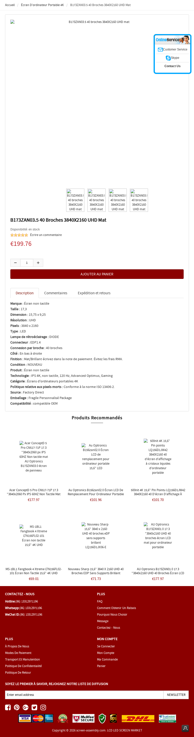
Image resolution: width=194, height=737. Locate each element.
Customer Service (175, 49)
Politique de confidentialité (23, 666)
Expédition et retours (94, 293)
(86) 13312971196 (26, 601)
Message (102, 621)
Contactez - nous (108, 627)
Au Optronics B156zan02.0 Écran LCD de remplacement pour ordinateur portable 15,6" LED (96, 494)
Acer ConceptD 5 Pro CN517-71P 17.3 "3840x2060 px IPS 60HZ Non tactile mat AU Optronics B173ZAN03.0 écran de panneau (33, 496)
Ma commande (107, 659)
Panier (101, 666)
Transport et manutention (22, 659)
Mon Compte (105, 653)
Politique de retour (18, 672)
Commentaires (55, 293)
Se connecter (106, 646)
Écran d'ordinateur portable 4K (42, 5)
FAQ (100, 601)
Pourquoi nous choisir (112, 614)
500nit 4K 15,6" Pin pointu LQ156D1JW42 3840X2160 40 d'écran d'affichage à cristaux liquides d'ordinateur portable (158, 494)
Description (25, 293)
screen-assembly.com (91, 730)
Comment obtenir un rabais (116, 608)
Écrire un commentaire (46, 235)
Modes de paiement (18, 653)
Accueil (10, 5)
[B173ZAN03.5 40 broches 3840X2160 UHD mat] (74, 200)
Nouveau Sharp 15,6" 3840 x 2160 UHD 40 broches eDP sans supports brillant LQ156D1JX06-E (96, 573)
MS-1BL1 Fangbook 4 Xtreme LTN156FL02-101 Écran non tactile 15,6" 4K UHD (34, 571)
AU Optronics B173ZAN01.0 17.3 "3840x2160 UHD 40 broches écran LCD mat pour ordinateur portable (158, 573)
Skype (175, 58)
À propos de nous (17, 646)
